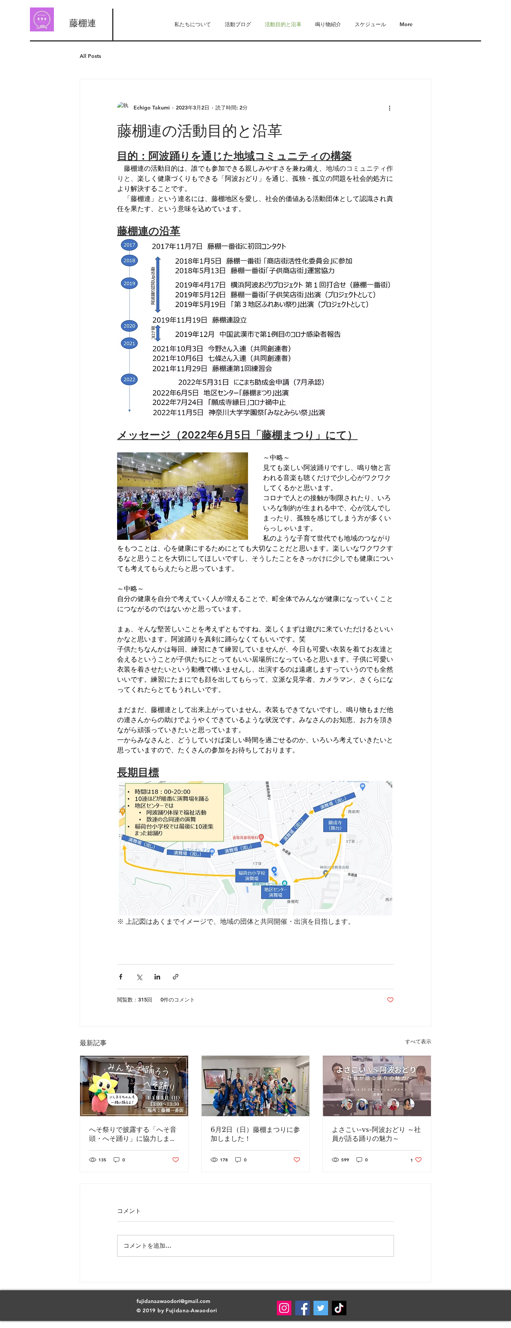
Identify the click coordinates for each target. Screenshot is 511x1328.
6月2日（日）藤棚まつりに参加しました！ (255, 1134)
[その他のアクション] (389, 107)
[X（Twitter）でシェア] (139, 976)
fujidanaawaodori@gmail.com (173, 1301)
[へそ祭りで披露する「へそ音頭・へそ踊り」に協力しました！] (134, 1086)
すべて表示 (418, 1041)
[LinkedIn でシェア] (157, 976)
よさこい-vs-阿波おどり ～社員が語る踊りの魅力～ (376, 1134)
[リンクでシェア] (175, 976)
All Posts (90, 56)
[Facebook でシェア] (120, 976)
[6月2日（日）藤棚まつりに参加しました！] (256, 1086)
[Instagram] (284, 1308)
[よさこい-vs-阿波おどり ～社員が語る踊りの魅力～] (377, 1086)
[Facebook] (302, 1308)
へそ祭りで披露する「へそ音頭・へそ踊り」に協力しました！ (133, 1134)
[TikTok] (339, 1308)
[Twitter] (320, 1308)
